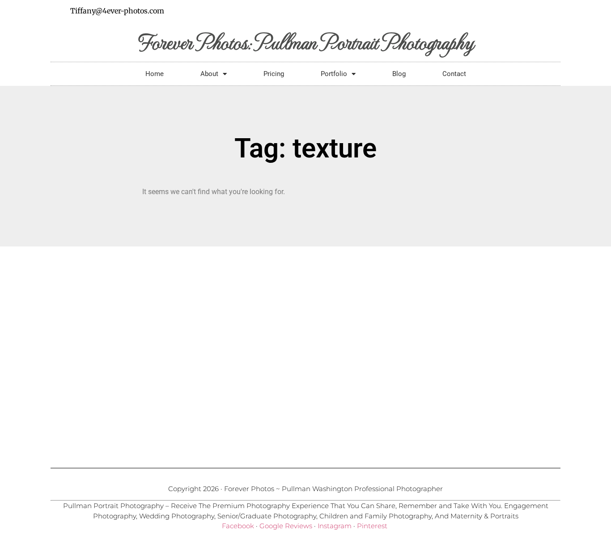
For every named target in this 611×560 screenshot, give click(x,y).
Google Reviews (285, 526)
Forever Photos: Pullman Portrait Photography (305, 41)
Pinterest (372, 526)
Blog (399, 74)
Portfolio (334, 74)
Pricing (273, 74)
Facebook (238, 526)
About (209, 74)
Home (154, 74)
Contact (454, 74)
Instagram (335, 526)
